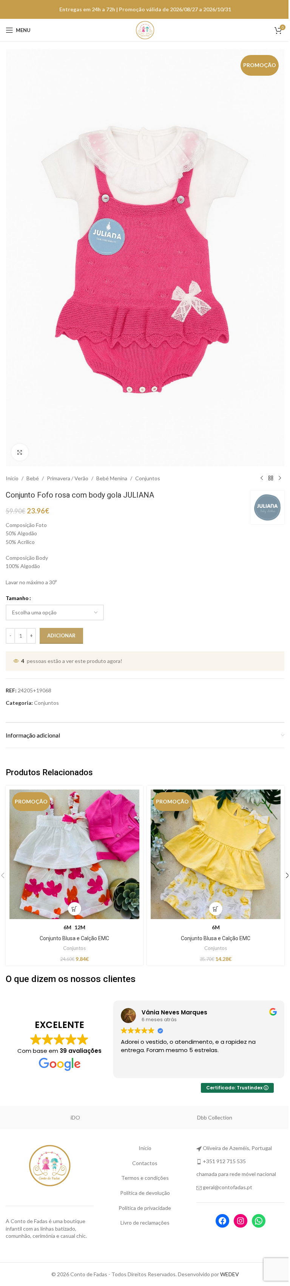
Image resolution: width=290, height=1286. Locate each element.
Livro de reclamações (142, 1211)
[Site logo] (142, 29)
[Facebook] (217, 1209)
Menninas (214, 1106)
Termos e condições (142, 1167)
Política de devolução (142, 1182)
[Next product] (274, 470)
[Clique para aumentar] (19, 443)
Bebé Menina (111, 470)
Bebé (32, 470)
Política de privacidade (142, 1196)
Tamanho (17, 589)
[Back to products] (265, 470)
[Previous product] (256, 470)
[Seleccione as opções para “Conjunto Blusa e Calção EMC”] (73, 897)
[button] (281, 866)
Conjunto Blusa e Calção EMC (73, 927)
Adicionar (61, 627)
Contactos (142, 1152)
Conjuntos (147, 470)
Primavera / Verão (67, 470)
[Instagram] (235, 1209)
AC (75, 1106)
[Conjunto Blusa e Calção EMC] (73, 844)
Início (12, 470)
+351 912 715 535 (220, 1150)
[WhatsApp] (254, 1209)
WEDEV (226, 1263)
